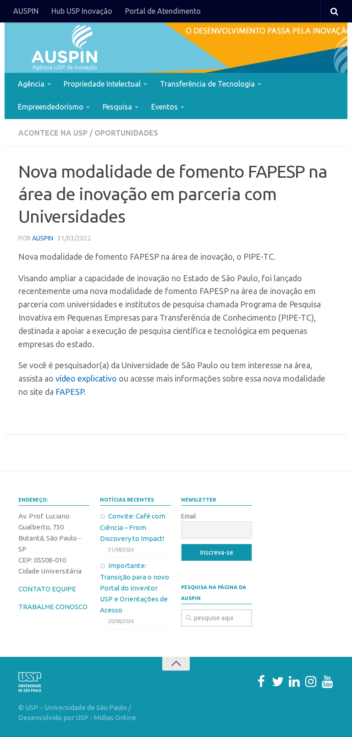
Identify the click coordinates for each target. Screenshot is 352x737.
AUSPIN (25, 11)
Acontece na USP (53, 133)
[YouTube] (327, 681)
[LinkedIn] (294, 681)
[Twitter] (277, 681)
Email (188, 516)
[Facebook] (261, 681)
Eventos (164, 107)
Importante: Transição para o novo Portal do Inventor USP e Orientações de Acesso (134, 588)
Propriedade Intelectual (102, 84)
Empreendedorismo (50, 107)
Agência (31, 84)
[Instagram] (310, 681)
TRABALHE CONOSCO (53, 607)
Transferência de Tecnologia (207, 84)
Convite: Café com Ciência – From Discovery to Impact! (132, 527)
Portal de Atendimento (163, 11)
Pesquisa (117, 107)
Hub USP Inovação (81, 11)
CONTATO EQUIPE (47, 589)
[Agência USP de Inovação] (64, 48)
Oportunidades (126, 133)
